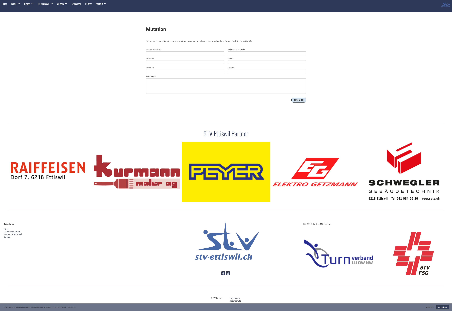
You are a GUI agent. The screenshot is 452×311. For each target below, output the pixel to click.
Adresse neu (150, 59)
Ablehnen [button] (430, 307)
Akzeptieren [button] (442, 307)
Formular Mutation (12, 231)
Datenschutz (235, 301)
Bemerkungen (151, 76)
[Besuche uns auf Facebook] (223, 273)
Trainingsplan (43, 4)
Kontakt (99, 4)
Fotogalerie (76, 4)
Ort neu (230, 59)
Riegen (27, 4)
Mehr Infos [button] (72, 307)
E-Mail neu (231, 67)
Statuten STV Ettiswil (13, 234)
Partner (88, 4)
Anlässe (60, 4)
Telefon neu (150, 67)
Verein (13, 4)
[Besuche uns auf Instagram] (228, 273)
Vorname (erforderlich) (154, 49)
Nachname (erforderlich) (236, 49)
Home (4, 4)
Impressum (235, 298)
